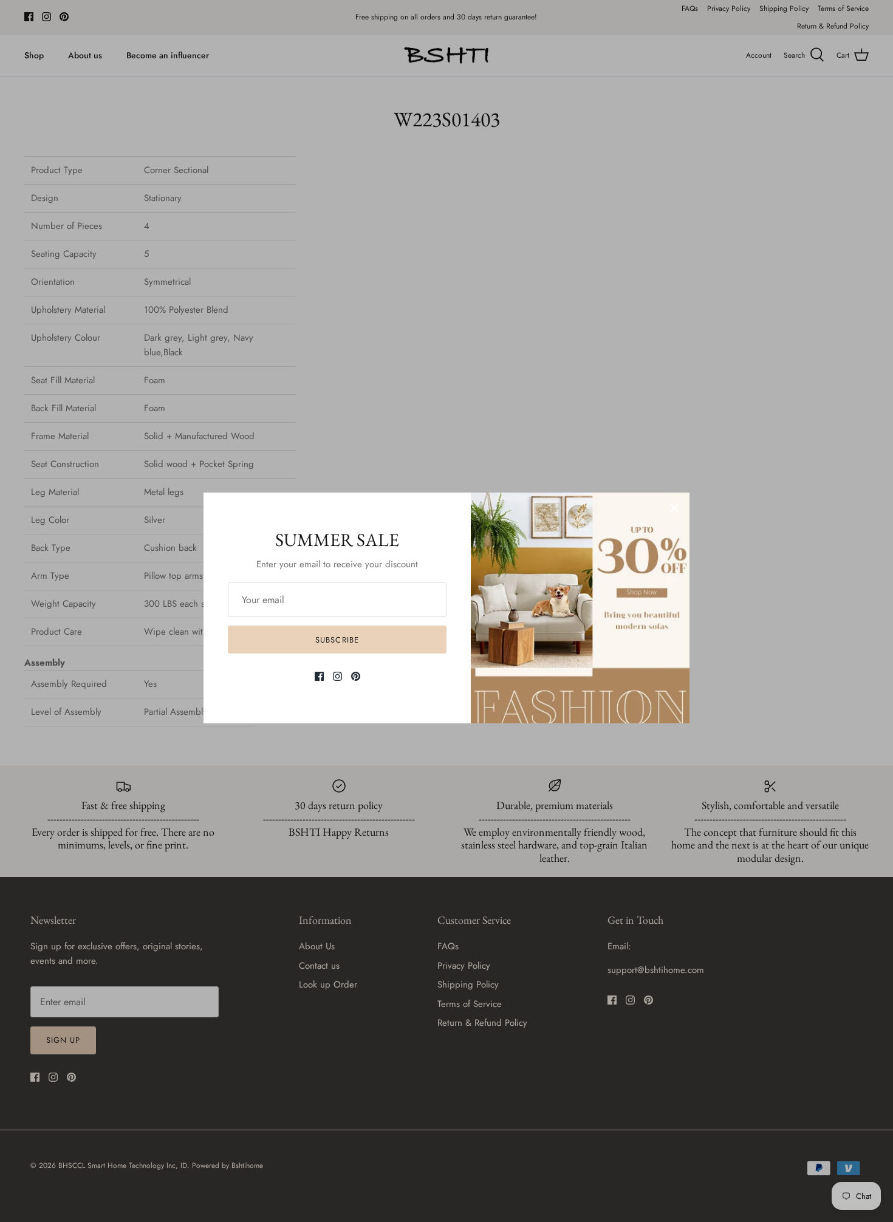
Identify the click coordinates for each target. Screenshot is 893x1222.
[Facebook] (319, 676)
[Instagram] (337, 676)
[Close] (674, 507)
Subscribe (336, 640)
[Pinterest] (355, 676)
